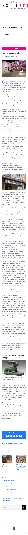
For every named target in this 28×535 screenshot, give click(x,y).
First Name (4, 32)
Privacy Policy (9, 44)
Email (3, 38)
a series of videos (11, 347)
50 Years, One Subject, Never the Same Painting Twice (21, 459)
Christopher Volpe (6, 56)
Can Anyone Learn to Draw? (10, 489)
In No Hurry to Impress (7, 459)
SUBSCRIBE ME (14, 48)
